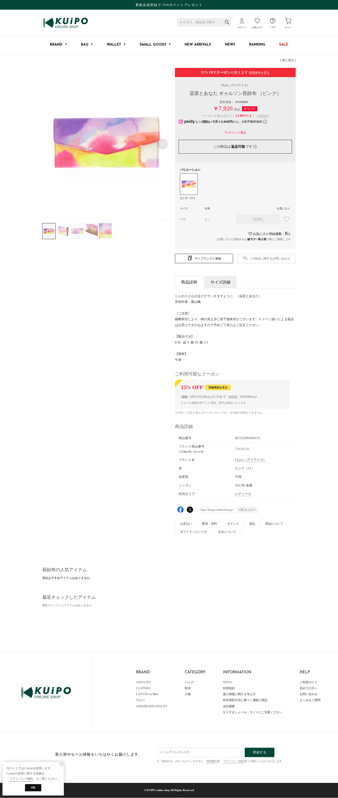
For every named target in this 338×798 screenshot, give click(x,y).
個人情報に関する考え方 (239, 694)
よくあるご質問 (310, 700)
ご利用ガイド (308, 682)
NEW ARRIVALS (198, 45)
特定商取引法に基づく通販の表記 (245, 700)
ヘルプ (272, 27)
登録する (259, 752)
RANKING (257, 45)
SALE (283, 45)
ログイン (242, 27)
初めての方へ (308, 688)
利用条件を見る (259, 72)
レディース (243, 494)
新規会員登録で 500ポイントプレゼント (169, 5)
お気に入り (257, 27)
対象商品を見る (218, 387)
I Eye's (235, 85)
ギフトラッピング (192, 532)
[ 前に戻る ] (288, 60)
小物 (188, 694)
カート (288, 27)
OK (33, 787)
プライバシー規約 (233, 761)
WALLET (114, 45)
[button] (162, 144)
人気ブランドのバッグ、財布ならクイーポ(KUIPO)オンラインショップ (65, 22)
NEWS (230, 45)
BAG (84, 45)
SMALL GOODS (153, 45)
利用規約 (229, 688)
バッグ (189, 682)
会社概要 (229, 706)
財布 (188, 688)
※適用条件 (262, 115)
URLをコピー (247, 510)
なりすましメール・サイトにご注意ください (252, 712)
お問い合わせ (308, 694)
